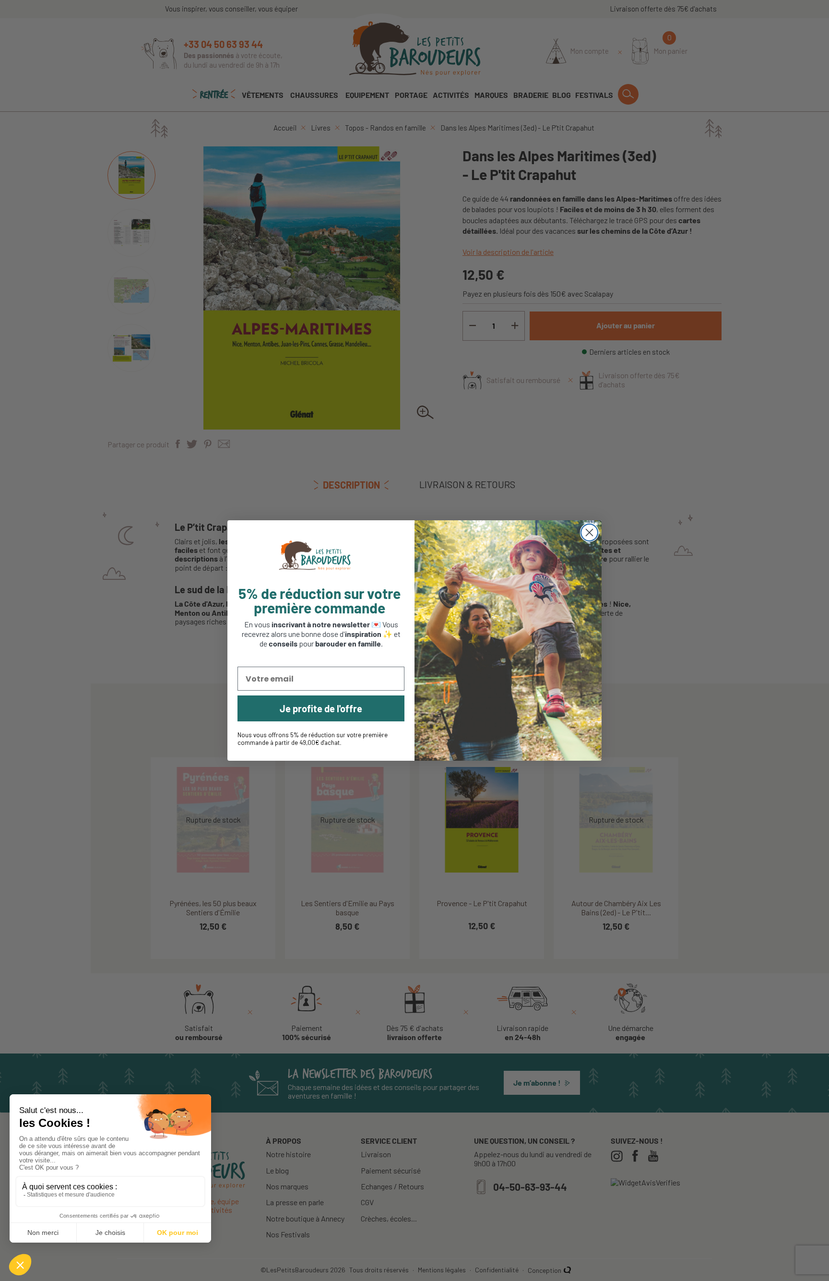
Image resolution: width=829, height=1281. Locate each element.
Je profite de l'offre (321, 708)
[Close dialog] (589, 532)
